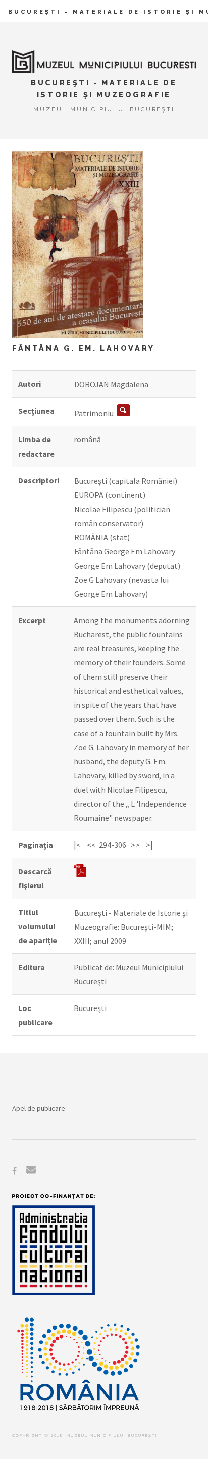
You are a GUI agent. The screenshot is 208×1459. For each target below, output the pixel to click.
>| (148, 844)
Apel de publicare (38, 1108)
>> (135, 844)
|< (78, 844)
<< (90, 844)
